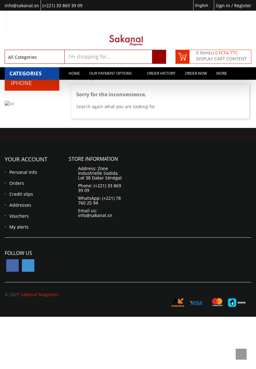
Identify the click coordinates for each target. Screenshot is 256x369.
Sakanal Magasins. (40, 294)
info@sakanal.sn (95, 215)
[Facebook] (12, 265)
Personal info (23, 172)
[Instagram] (28, 265)
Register (242, 5)
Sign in (223, 5)
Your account (26, 159)
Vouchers (19, 216)
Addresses (20, 205)
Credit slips (21, 194)
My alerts (19, 227)
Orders (16, 183)
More (221, 73)
